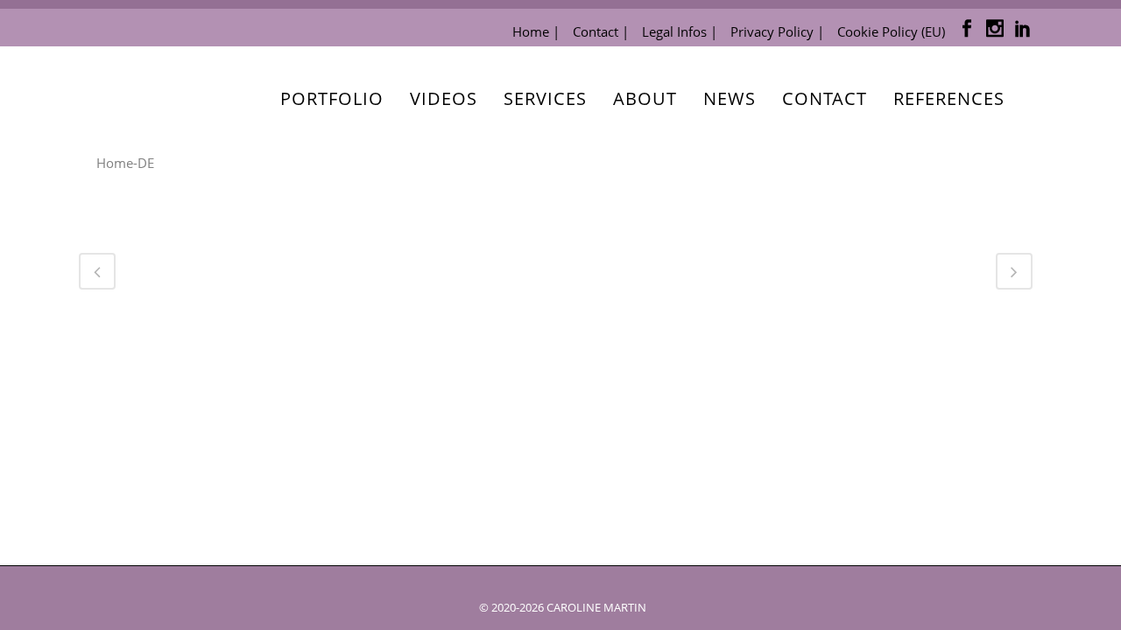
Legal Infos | (679, 31)
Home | (536, 31)
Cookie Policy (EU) (891, 31)
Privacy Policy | (777, 31)
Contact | (601, 31)
